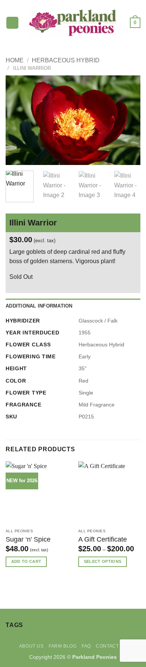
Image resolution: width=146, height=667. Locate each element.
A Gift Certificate (102, 539)
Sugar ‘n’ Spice (28, 539)
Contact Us (111, 646)
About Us (31, 646)
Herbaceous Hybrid (66, 60)
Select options (103, 561)
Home (15, 60)
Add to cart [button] (26, 561)
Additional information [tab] (39, 306)
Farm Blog (63, 646)
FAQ (86, 646)
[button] (12, 23)
